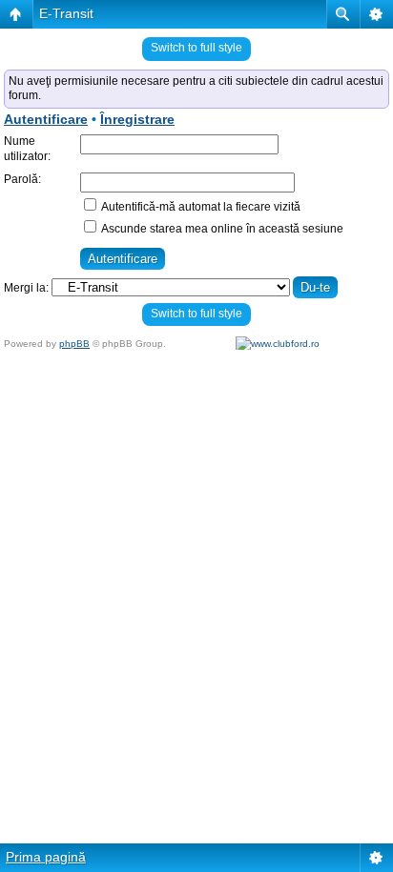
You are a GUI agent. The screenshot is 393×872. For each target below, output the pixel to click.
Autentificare (46, 119)
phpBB (74, 343)
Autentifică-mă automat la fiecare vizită (199, 206)
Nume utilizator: (27, 148)
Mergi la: (26, 287)
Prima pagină (46, 856)
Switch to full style (196, 47)
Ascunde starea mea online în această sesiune (221, 228)
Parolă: (22, 179)
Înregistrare (137, 119)
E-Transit (66, 13)
